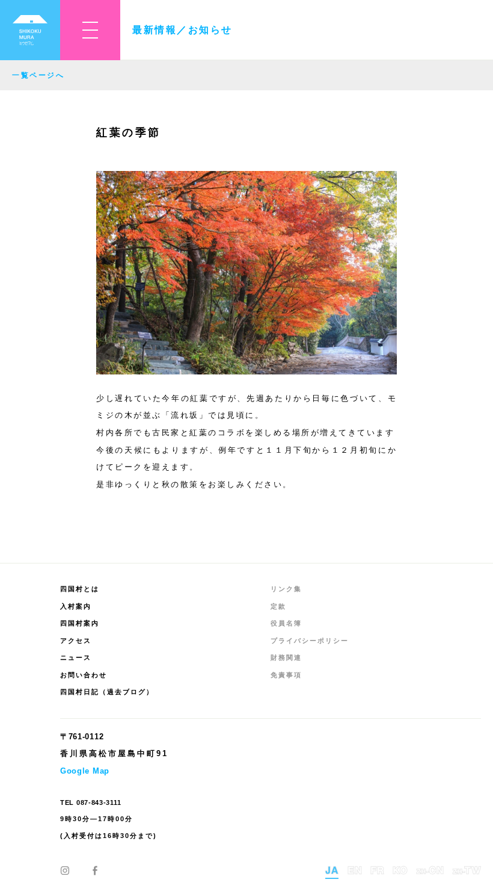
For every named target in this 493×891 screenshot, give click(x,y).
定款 (278, 606)
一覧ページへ (38, 75)
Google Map (84, 770)
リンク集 (286, 588)
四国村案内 (79, 623)
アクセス (75, 640)
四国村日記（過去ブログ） (107, 691)
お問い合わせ (83, 674)
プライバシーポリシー (310, 640)
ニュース (75, 657)
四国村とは (79, 588)
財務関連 (286, 657)
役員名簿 (286, 623)
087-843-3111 (98, 802)
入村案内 (75, 606)
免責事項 (286, 674)
